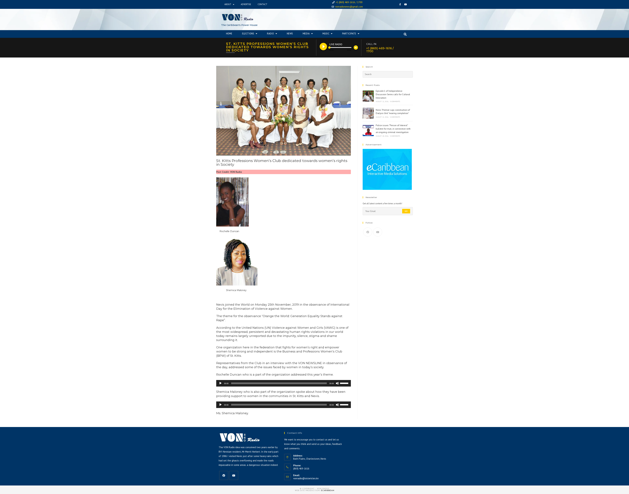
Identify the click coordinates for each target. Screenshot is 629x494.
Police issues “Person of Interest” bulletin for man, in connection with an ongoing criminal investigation (393, 129)
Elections (248, 33)
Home (229, 33)
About (227, 4)
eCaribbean (327, 491)
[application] (283, 383)
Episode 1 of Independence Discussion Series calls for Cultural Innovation (393, 94)
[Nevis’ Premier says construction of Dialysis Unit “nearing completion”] (368, 113)
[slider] (344, 383)
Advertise (246, 4)
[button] (405, 34)
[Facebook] (400, 4)
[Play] (220, 383)
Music (326, 33)
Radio (270, 33)
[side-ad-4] (387, 169)
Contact (262, 4)
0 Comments (395, 101)
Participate (349, 33)
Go (406, 211)
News (290, 33)
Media (306, 33)
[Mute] (337, 383)
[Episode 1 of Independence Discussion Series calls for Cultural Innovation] (368, 96)
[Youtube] (405, 4)
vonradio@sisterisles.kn (306, 478)
